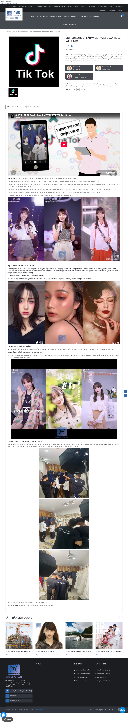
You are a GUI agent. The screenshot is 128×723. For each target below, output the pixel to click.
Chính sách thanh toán (83, 670)
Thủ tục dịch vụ (55, 16)
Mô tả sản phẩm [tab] (12, 107)
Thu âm (103, 16)
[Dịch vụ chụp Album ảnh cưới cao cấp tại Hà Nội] (79, 635)
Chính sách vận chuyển (83, 673)
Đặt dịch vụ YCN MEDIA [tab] (33, 107)
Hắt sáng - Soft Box (73, 6)
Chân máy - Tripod (59, 6)
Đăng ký (120, 10)
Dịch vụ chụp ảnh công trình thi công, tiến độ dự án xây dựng (26, 651)
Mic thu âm (103, 10)
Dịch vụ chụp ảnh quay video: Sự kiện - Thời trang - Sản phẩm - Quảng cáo (92, 86)
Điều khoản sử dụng (103, 670)
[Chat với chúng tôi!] (3, 715)
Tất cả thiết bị (12, 6)
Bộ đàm (83, 6)
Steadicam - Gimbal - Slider (43, 6)
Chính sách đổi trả (81, 677)
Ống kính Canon (102, 6)
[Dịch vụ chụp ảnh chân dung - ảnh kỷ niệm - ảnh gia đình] (109, 635)
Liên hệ (73, 16)
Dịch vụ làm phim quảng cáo (97, 84)
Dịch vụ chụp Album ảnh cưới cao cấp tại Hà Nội (81, 651)
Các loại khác (118, 6)
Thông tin (66, 16)
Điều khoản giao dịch (103, 673)
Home (32, 16)
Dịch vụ (38, 16)
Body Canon (91, 6)
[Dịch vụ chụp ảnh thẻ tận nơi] (49, 635)
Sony (111, 6)
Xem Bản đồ (38, 709)
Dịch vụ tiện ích (101, 677)
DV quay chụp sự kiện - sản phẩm (88, 16)
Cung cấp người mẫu (69, 25)
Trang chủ (8, 31)
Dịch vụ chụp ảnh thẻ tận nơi (45, 651)
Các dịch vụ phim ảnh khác (20, 31)
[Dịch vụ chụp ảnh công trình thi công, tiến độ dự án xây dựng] (19, 635)
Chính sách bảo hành (82, 681)
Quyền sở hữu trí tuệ (103, 681)
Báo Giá (45, 16)
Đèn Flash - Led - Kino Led (26, 6)
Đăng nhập (112, 10)
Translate (15, 3)
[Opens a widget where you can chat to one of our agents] (7, 719)
